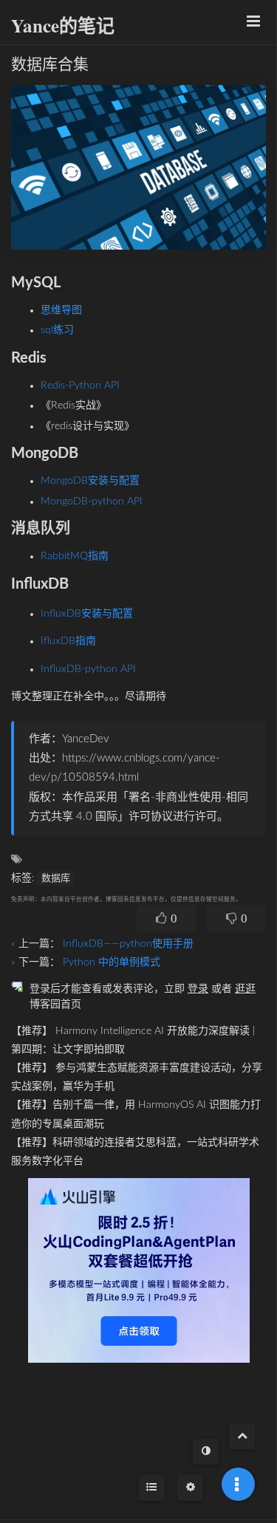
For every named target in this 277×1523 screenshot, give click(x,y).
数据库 (55, 878)
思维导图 (61, 310)
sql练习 (57, 330)
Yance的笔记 (62, 25)
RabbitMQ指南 (75, 556)
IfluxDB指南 (68, 641)
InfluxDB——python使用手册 (128, 944)
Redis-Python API (80, 385)
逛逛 (245, 989)
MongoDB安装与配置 (90, 481)
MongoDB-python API (92, 501)
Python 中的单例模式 (111, 962)
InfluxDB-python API (88, 669)
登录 (198, 989)
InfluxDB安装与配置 (87, 614)
